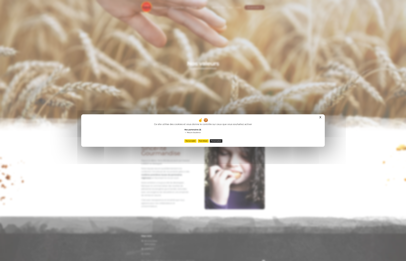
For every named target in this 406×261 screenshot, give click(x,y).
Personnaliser (216, 141)
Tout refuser (203, 141)
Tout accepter (190, 141)
